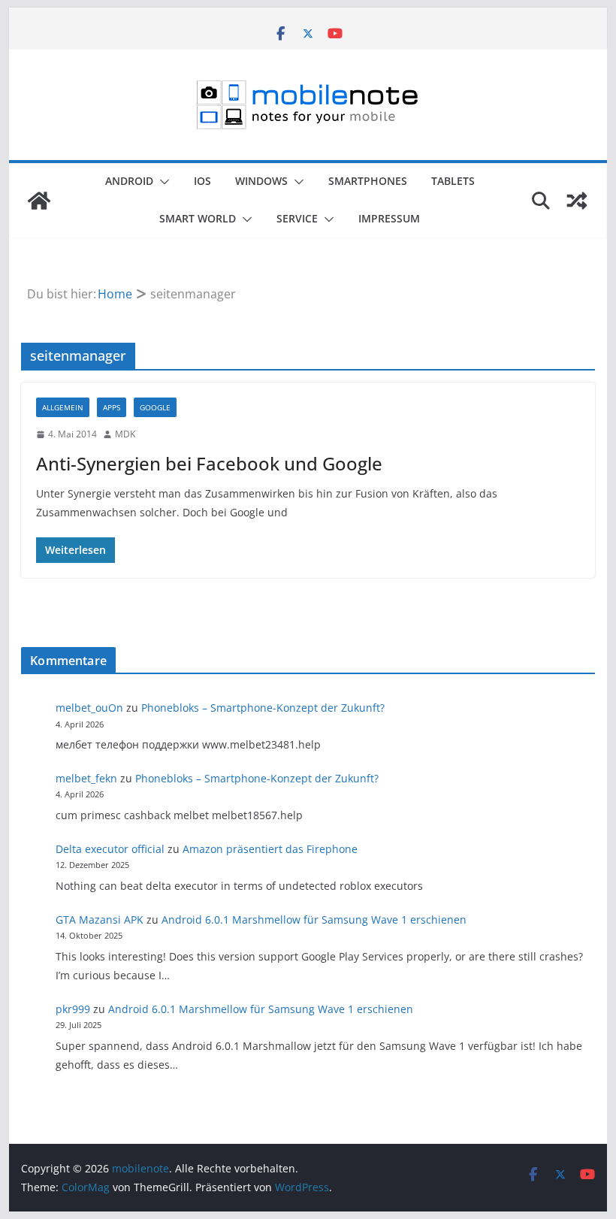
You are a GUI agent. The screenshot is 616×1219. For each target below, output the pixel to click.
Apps (111, 407)
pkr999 (73, 1009)
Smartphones (367, 181)
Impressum (389, 218)
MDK (125, 434)
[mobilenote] (39, 201)
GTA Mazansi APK (99, 919)
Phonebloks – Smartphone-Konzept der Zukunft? (263, 707)
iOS (202, 181)
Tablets (453, 181)
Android (129, 181)
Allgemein (62, 407)
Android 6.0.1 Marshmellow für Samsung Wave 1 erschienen (314, 919)
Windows (261, 181)
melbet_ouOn (89, 707)
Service (297, 218)
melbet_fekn (86, 778)
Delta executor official (110, 849)
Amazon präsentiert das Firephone (270, 849)
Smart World (197, 218)
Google (155, 407)
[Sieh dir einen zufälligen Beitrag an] (577, 201)
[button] (161, 182)
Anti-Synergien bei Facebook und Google (209, 463)
